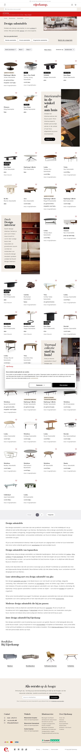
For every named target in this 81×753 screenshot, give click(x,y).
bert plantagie (18, 557)
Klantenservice (47, 714)
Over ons (62, 717)
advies (22, 31)
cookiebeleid (34, 378)
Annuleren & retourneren (49, 719)
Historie (61, 719)
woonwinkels (40, 624)
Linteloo (8, 557)
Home (5, 18)
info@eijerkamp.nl (12, 723)
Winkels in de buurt (65, 727)
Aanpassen (39, 385)
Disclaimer (45, 749)
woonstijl (49, 608)
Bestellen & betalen (48, 727)
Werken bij (62, 721)
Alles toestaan (63, 385)
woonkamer (36, 545)
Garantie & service (47, 721)
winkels (32, 28)
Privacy (38, 749)
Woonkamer (12, 18)
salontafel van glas (20, 581)
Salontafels (20, 18)
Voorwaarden (54, 749)
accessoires (60, 598)
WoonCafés (62, 725)
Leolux (68, 554)
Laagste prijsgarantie (48, 723)
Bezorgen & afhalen (48, 717)
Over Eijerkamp (65, 714)
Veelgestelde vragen (48, 731)
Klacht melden (46, 725)
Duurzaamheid (63, 723)
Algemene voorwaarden (57, 701)
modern (61, 588)
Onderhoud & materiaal (49, 729)
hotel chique (24, 610)
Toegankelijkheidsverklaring (50, 733)
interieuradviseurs (58, 627)
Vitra (73, 554)
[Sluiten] (78, 13)
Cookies (61, 729)
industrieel (33, 610)
